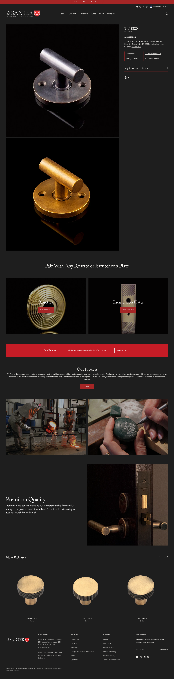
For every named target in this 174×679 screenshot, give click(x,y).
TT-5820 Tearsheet (153, 54)
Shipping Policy (109, 651)
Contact (74, 660)
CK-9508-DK (32, 618)
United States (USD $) (160, 6)
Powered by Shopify (12, 670)
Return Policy (108, 647)
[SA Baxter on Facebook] (137, 7)
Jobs (73, 655)
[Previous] (67, 2)
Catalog (74, 643)
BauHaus (149, 58)
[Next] (106, 2)
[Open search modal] (167, 13)
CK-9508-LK (87, 618)
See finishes (136, 47)
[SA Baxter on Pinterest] (146, 7)
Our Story (75, 639)
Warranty (107, 643)
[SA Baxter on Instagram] (140, 7)
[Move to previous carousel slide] (161, 557)
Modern (157, 58)
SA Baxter (21, 668)
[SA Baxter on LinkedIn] (143, 7)
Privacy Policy (109, 655)
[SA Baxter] (23, 13)
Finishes (74, 647)
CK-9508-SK (142, 618)
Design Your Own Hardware (82, 651)
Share (129, 77)
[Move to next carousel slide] (166, 557)
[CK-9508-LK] (87, 589)
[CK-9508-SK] (142, 589)
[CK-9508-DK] (32, 589)
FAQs (105, 639)
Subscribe (164, 649)
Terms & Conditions (111, 660)
